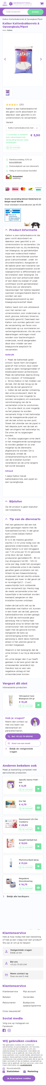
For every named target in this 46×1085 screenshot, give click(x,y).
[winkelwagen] (41, 4)
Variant (9, 122)
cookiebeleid (26, 1065)
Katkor (10, 30)
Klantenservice (10, 992)
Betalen (7, 997)
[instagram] (9, 1031)
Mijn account (29, 992)
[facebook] (4, 1031)
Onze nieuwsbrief (12, 1011)
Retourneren (9, 1003)
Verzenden (28, 997)
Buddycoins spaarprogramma (32, 1004)
